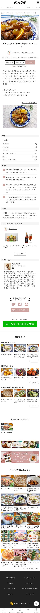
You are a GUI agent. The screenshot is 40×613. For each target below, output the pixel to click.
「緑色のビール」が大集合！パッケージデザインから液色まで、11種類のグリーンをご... (7, 547)
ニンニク (6, 150)
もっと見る (20, 254)
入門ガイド (30, 7)
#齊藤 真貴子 (34, 57)
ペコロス (6, 147)
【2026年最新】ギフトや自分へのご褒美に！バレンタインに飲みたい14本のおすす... (20, 566)
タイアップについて (30, 577)
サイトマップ (30, 594)
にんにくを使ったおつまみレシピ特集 (17, 92)
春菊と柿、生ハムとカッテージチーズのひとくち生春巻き (19, 356)
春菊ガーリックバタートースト (20, 527)
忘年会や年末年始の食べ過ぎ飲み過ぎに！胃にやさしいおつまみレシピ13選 (33, 546)
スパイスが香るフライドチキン (6, 378)
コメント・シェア (30, 63)
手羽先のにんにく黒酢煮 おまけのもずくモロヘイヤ (33, 490)
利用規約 (10, 583)
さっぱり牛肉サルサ (6, 432)
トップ (20, 7)
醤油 (4, 156)
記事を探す (12, 609)
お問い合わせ (30, 583)
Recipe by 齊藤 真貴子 (29, 103)
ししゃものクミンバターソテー (33, 563)
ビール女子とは (10, 577)
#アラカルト (16, 57)
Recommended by (29, 568)
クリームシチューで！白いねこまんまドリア (7, 564)
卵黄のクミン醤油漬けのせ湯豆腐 (7, 527)
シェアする (28, 609)
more (34, 361)
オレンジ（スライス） (10, 160)
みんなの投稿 (20, 609)
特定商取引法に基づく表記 (30, 588)
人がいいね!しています (20, 66)
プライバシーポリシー (10, 588)
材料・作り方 (9, 62)
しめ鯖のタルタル (6, 354)
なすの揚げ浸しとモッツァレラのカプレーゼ (19, 401)
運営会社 (10, 594)
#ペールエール (25, 57)
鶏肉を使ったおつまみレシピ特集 (16, 95)
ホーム (4, 609)
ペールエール (16, 52)
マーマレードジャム (9, 153)
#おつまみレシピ (7, 57)
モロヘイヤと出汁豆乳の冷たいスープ (33, 527)
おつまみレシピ (5, 13)
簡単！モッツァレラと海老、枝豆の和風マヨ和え (32, 356)
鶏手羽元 (6, 144)
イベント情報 (9, 7)
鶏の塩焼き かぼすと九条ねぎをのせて (33, 400)
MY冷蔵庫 (36, 609)
